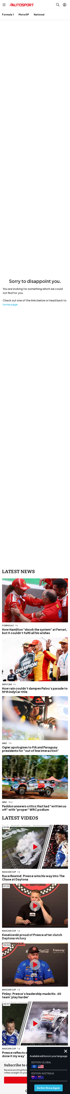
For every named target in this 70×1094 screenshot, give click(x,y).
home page (10, 304)
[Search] (57, 4)
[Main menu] (4, 4)
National (39, 14)
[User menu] (64, 4)
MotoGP (24, 14)
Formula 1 (8, 14)
